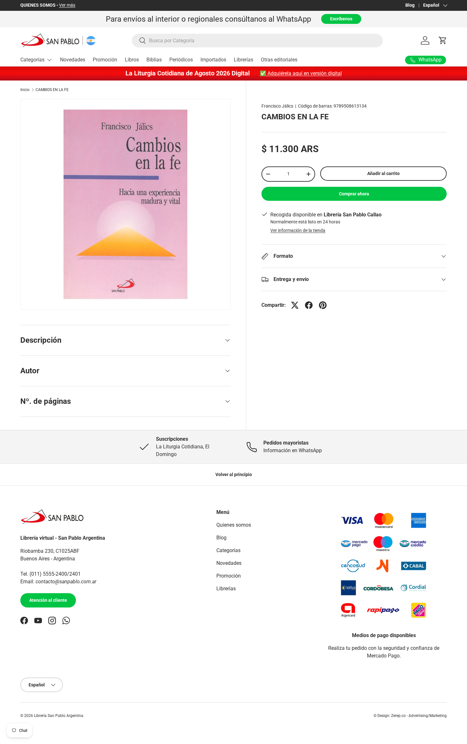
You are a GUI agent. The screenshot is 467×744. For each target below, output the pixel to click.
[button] (443, 40)
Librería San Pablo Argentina (58, 715)
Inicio (25, 90)
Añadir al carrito (383, 173)
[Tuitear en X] (295, 305)
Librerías (243, 60)
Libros (132, 60)
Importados (213, 60)
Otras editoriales (279, 60)
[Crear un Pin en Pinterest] (323, 305)
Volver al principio (233, 474)
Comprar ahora (354, 193)
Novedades (72, 60)
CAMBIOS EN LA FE (52, 90)
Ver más (67, 5)
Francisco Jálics (277, 106)
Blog (410, 5)
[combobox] (257, 40)
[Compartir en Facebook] (309, 305)
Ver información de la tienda (297, 230)
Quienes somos (233, 525)
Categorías (32, 60)
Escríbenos (341, 18)
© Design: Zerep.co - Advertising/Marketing (410, 715)
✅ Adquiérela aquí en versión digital (301, 73)
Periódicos (181, 60)
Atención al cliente (48, 600)
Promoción (105, 60)
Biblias (154, 60)
